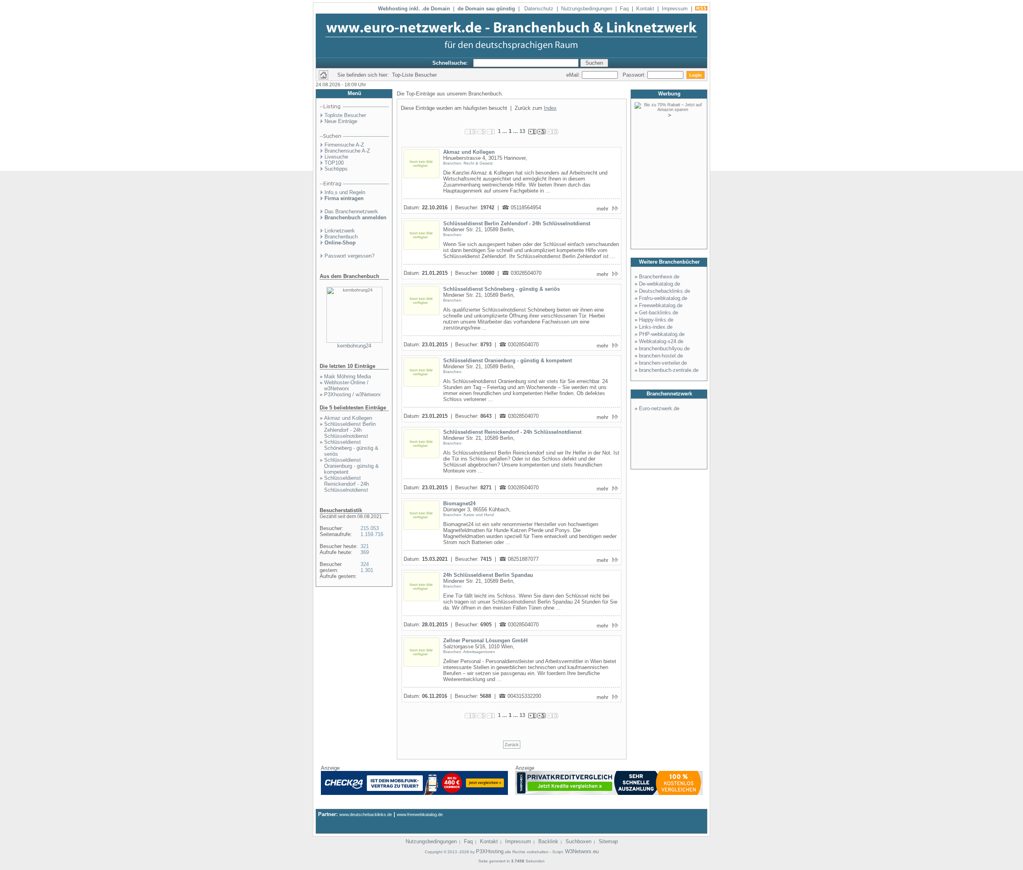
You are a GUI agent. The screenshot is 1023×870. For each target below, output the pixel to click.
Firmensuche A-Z (344, 145)
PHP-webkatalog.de (662, 334)
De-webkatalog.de (659, 284)
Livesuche (336, 157)
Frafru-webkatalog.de (663, 298)
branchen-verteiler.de (663, 363)
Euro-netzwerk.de (659, 408)
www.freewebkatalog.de (420, 814)
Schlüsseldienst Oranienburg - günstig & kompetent (351, 466)
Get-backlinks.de (658, 313)
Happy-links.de (656, 320)
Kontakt (645, 9)
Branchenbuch (341, 237)
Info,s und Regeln (344, 192)
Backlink (548, 841)
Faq (624, 9)
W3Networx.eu (582, 851)
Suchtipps (336, 169)
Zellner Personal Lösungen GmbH (485, 641)
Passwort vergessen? (349, 256)
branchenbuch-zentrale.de (669, 370)
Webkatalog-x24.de (661, 341)
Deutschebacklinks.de (664, 291)
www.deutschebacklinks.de (365, 814)
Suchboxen (578, 841)
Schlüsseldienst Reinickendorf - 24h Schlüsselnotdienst (346, 484)
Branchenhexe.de (659, 277)
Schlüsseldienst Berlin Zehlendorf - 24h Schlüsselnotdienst (350, 430)
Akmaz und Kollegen (348, 418)
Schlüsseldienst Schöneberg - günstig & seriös (351, 448)
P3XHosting (490, 851)
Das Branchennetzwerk (351, 212)
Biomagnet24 (459, 504)
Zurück (512, 744)
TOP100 (334, 163)
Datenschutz (538, 9)
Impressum (675, 9)
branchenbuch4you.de (664, 349)
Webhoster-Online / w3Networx (346, 385)
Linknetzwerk (339, 231)
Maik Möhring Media (347, 376)
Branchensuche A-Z (347, 151)
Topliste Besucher (345, 115)
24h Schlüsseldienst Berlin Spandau (488, 575)
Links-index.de (656, 327)
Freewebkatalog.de (661, 305)
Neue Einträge (340, 121)
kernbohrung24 (354, 346)
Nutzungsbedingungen (586, 9)
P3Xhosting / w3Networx (352, 394)
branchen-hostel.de (661, 356)
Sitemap (608, 841)
